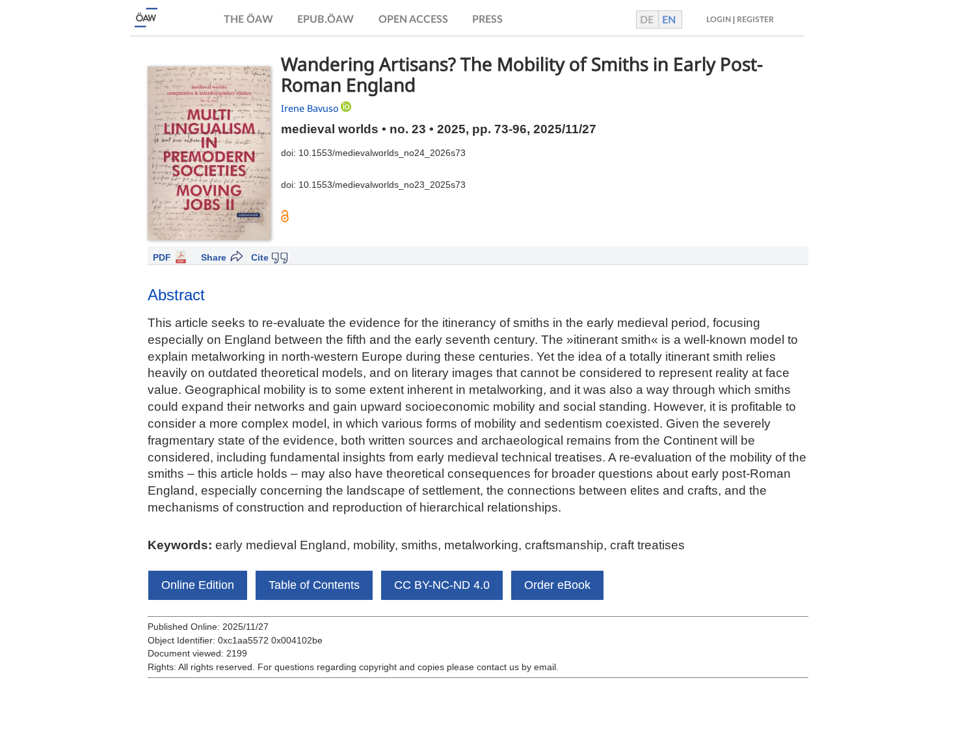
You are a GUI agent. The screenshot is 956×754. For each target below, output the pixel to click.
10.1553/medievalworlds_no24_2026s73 (382, 153)
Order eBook (557, 585)
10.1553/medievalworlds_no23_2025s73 (382, 184)
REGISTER (755, 19)
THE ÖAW (248, 19)
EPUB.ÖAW (325, 19)
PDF (162, 257)
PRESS (487, 19)
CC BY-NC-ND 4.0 (442, 585)
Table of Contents (314, 585)
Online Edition (197, 585)
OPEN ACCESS (413, 19)
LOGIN (718, 19)
